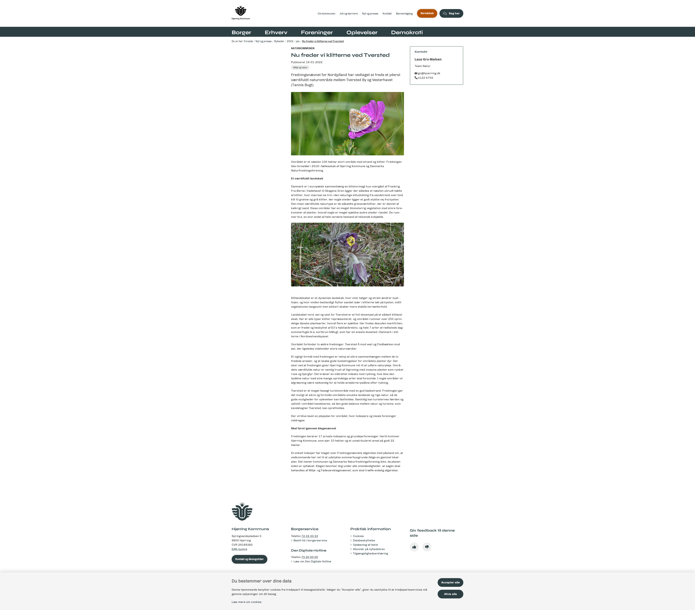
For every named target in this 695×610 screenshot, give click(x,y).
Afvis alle (450, 594)
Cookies (358, 536)
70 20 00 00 (309, 557)
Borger (241, 32)
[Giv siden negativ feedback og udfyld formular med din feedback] (426, 547)
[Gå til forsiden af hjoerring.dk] (273, 13)
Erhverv (276, 32)
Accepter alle (450, 582)
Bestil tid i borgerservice (310, 540)
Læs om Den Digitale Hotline (312, 561)
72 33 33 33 (309, 536)
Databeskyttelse (364, 540)
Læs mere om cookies (247, 602)
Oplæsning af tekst (365, 544)
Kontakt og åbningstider (249, 559)
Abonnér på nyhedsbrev (369, 549)
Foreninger (317, 32)
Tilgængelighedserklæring (370, 553)
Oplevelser (362, 32)
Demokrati (407, 32)
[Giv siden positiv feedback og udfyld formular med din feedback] (414, 547)
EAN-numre (239, 549)
